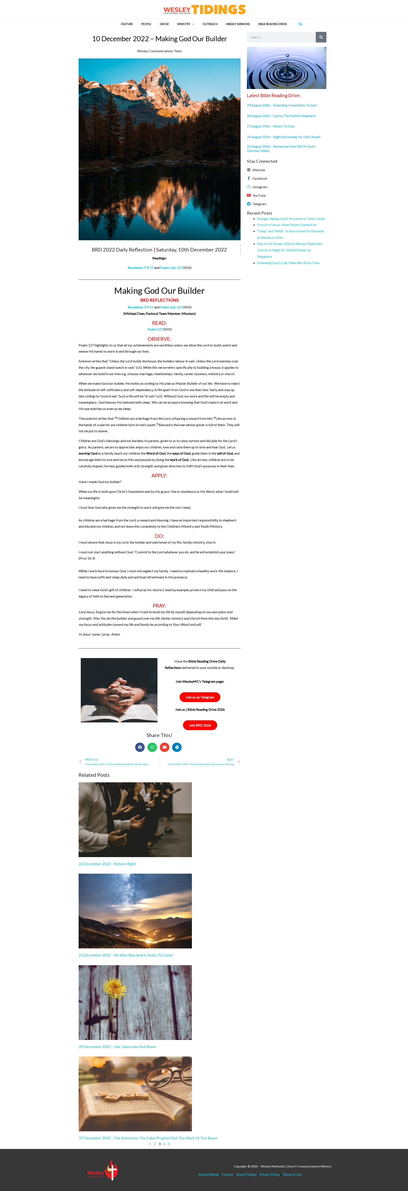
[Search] (321, 37)
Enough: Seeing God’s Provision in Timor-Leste (291, 218)
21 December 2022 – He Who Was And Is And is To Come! (126, 955)
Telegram (259, 204)
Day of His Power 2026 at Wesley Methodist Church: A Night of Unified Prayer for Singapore (289, 250)
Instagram (259, 187)
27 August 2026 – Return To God (271, 126)
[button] (192, 24)
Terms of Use (292, 1174)
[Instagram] (249, 187)
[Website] (249, 170)
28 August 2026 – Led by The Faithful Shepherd (281, 116)
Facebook (259, 178)
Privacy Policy (269, 1174)
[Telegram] (249, 204)
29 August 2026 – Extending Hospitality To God (282, 105)
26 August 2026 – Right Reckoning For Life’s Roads (283, 137)
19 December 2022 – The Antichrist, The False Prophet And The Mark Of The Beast (148, 1138)
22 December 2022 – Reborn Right (107, 863)
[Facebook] (249, 178)
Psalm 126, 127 (171, 268)
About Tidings (246, 1174)
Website (258, 170)
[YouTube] (249, 195)
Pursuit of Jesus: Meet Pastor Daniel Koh (286, 225)
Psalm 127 (155, 329)
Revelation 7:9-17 (141, 268)
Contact (228, 1174)
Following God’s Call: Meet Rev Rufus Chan (288, 263)
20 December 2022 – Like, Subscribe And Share (117, 1046)
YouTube (259, 195)
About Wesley (208, 1174)
